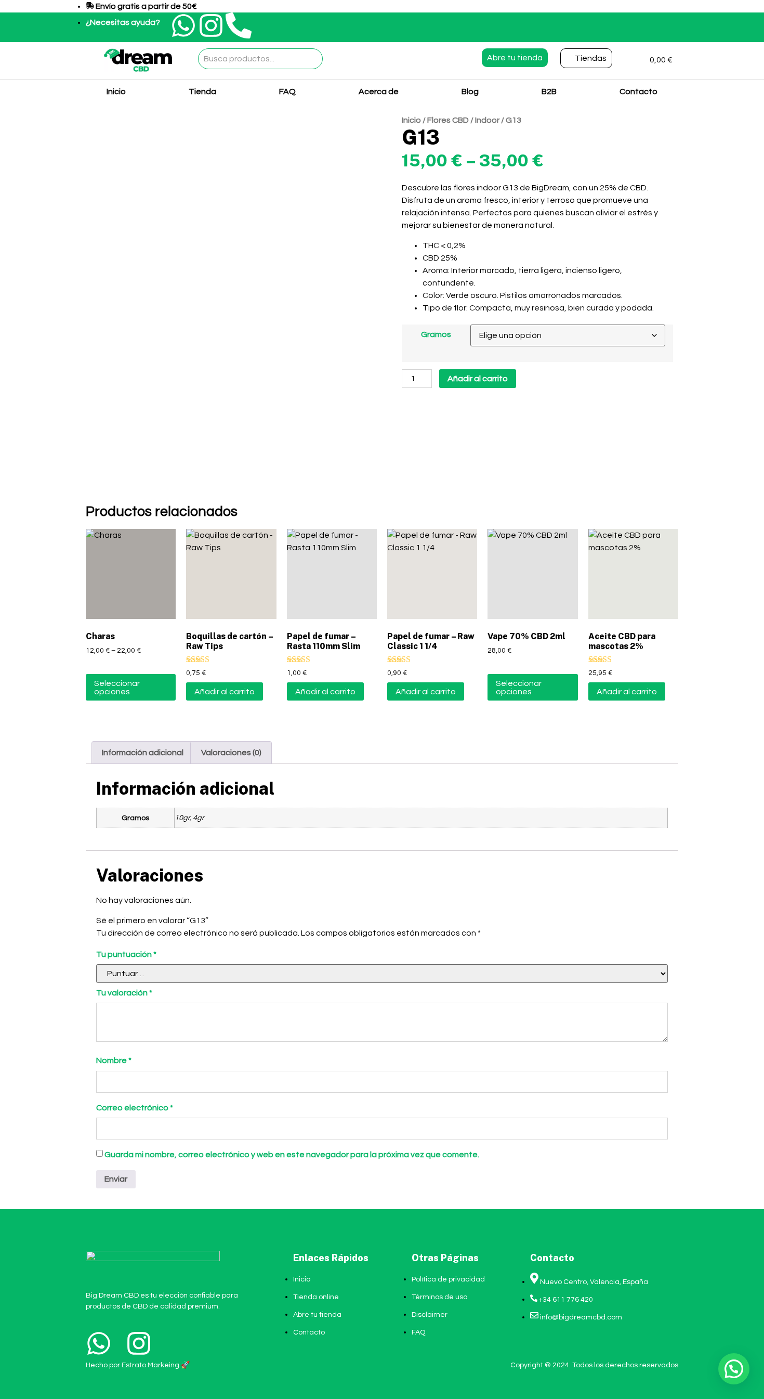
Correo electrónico (134, 1108)
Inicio (116, 91)
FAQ (287, 91)
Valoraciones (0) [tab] (231, 752)
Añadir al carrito (477, 378)
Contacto (638, 91)
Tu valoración (124, 993)
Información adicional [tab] (142, 752)
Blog (470, 91)
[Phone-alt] (239, 25)
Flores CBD (448, 120)
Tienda (202, 91)
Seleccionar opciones (117, 687)
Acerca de (379, 91)
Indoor (487, 120)
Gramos (436, 334)
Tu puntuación (126, 954)
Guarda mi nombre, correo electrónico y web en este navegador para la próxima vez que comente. (291, 1154)
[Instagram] (211, 25)
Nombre (113, 1060)
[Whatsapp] (183, 25)
